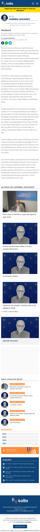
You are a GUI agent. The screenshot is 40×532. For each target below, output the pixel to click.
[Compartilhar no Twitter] (10, 43)
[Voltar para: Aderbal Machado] (20, 327)
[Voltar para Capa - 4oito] (12, 3)
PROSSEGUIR (20, 526)
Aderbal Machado (9, 38)
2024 (4, 437)
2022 (4, 443)
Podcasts (7, 460)
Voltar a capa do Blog (10, 311)
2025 (4, 434)
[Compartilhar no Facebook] (2, 43)
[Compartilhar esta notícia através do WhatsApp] (6, 43)
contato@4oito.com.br (26, 511)
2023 (4, 440)
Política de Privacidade (23, 522)
